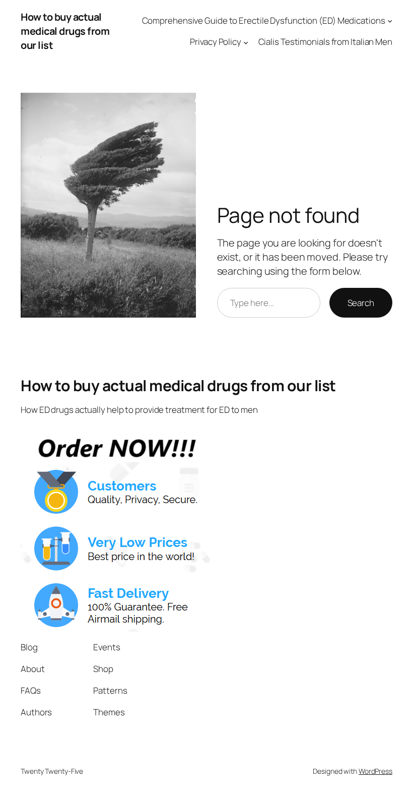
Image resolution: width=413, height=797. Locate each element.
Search (361, 303)
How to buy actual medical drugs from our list (65, 31)
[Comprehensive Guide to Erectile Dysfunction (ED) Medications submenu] (389, 20)
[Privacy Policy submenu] (245, 41)
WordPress (375, 771)
